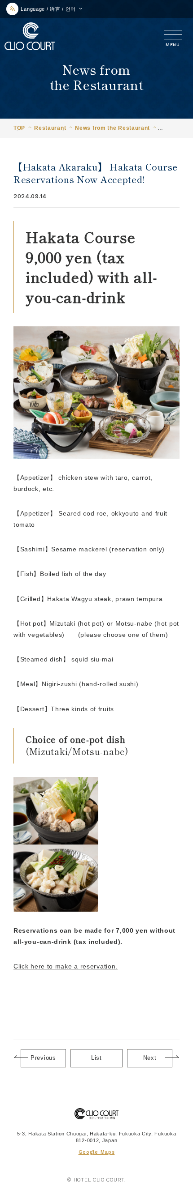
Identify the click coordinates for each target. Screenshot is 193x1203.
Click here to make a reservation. (65, 966)
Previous (43, 1057)
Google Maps (97, 1152)
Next (150, 1057)
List (96, 1057)
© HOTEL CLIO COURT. (96, 1180)
